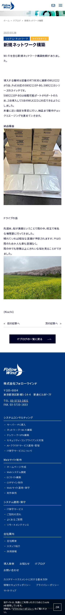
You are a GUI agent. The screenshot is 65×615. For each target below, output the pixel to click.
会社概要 (12, 541)
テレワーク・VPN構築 (18, 435)
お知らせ (25, 563)
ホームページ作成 (16, 467)
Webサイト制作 (13, 460)
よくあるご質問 (15, 519)
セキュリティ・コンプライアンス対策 (25, 440)
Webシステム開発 (16, 472)
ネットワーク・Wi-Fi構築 (19, 430)
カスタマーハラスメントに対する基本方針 (25, 579)
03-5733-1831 (19, 400)
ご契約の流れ (14, 514)
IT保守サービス (15, 509)
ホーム (6, 20)
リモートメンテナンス (18, 524)
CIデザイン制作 (15, 482)
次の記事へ (51, 323)
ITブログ (17, 20)
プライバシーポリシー (47, 585)
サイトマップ (10, 590)
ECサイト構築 (14, 477)
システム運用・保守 (15, 502)
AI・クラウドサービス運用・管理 (23, 445)
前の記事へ (13, 323)
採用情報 (12, 551)
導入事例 (9, 563)
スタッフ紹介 (13, 546)
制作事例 (12, 493)
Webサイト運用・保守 (18, 487)
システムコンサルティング (18, 417)
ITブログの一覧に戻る (29, 339)
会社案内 (9, 534)
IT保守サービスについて (19, 450)
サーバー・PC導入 (16, 424)
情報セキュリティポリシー (17, 585)
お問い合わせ (11, 570)
